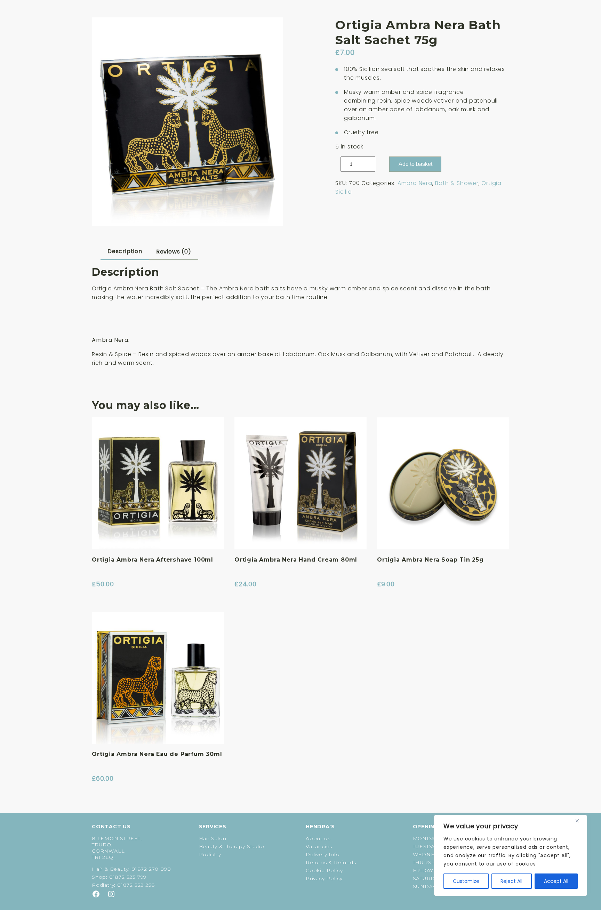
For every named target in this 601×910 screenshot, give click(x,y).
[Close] (580, 820)
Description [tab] (124, 251)
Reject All (511, 881)
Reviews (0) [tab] (173, 252)
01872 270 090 (151, 869)
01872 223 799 (127, 877)
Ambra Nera (415, 183)
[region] (510, 855)
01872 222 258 (136, 885)
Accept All (556, 881)
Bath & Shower (456, 183)
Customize (466, 881)
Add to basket (415, 164)
